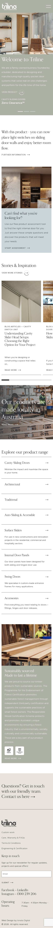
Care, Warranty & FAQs (13, 838)
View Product (9, 92)
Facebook (8, 890)
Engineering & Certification (14, 848)
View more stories (12, 273)
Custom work (8, 832)
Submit (5, 883)
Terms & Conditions (11, 843)
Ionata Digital (23, 920)
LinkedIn (22, 890)
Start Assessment (15, 248)
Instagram (8, 894)
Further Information (14, 155)
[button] (20, 111)
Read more (8, 425)
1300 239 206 (26, 894)
